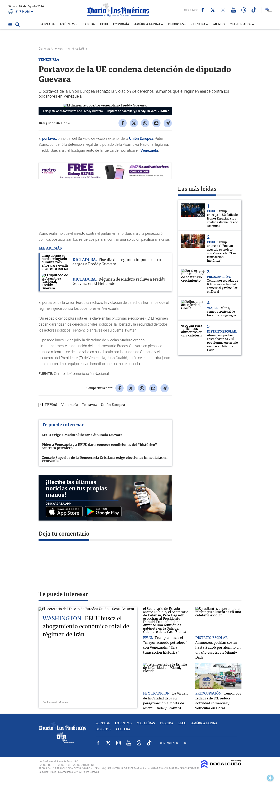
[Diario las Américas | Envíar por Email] (156, 123)
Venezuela (149, 150)
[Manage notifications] (270, 778)
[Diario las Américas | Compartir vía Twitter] (134, 123)
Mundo (219, 24)
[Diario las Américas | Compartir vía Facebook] (122, 123)
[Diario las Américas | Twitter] (212, 10)
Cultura (198, 24)
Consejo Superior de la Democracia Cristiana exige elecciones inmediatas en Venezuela (104, 459)
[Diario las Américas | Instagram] (223, 10)
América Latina (147, 24)
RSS (185, 743)
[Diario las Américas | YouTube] (233, 10)
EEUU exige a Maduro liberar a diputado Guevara (82, 435)
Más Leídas (146, 723)
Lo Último (68, 24)
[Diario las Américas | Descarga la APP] (65, 512)
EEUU (104, 24)
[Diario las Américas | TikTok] (253, 10)
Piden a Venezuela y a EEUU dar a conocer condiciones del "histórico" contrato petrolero (99, 446)
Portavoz (89, 405)
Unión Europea (141, 138)
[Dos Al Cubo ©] (221, 767)
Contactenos (169, 743)
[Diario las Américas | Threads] (243, 10)
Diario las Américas (51, 48)
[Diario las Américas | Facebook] (202, 10)
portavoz (49, 138)
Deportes (176, 24)
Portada (47, 24)
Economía (121, 24)
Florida (88, 24)
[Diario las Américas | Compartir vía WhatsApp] (145, 123)
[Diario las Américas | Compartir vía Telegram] (168, 123)
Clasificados (241, 24)
